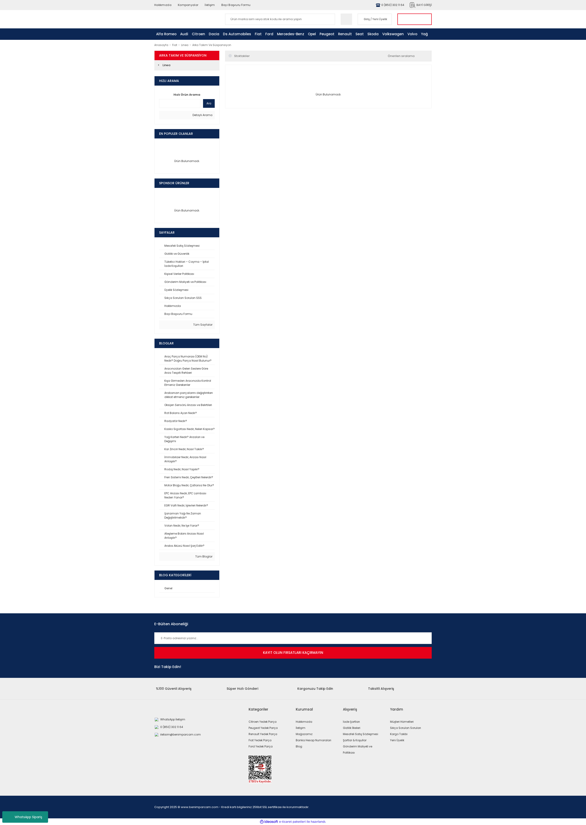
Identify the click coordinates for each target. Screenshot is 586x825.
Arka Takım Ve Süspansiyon (211, 45)
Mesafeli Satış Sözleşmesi (360, 734)
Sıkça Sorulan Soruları (405, 728)
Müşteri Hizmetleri (402, 722)
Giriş (367, 19)
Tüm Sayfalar (202, 325)
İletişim (210, 5)
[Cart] (414, 19)
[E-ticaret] (292, 822)
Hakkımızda (162, 5)
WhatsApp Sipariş (28, 817)
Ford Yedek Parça (261, 746)
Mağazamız (304, 734)
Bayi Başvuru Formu (235, 5)
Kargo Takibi (398, 734)
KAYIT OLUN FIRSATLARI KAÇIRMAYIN (293, 652)
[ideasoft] (269, 822)
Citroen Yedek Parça (263, 722)
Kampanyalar (188, 5)
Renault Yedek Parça (263, 734)
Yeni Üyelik (379, 19)
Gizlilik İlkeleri (351, 728)
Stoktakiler (242, 56)
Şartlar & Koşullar (354, 740)
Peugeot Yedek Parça (263, 728)
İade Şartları (351, 722)
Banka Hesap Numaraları (313, 740)
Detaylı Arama (202, 115)
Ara (208, 103)
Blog (299, 746)
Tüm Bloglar (203, 556)
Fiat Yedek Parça (260, 740)
